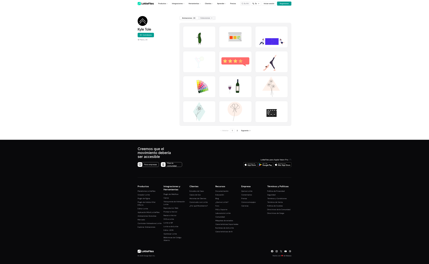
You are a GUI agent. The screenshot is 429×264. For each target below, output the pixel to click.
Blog (217, 198)
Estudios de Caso (196, 191)
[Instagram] (276, 251)
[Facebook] (272, 251)
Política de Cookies (275, 206)
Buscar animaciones (247, 3)
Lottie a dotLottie (171, 226)
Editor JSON (168, 230)
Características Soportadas (226, 224)
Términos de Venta (275, 202)
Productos (162, 3)
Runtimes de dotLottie (224, 228)
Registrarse (284, 3)
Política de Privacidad (276, 191)
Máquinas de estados (224, 220)
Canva (166, 198)
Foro (217, 206)
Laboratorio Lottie (223, 213)
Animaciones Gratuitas (147, 216)
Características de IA (224, 231)
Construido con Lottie (198, 202)
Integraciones (177, 3)
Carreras (244, 206)
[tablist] (197, 18)
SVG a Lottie (169, 219)
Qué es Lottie (246, 191)
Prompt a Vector (170, 212)
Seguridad (271, 195)
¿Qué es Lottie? (221, 202)
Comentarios (246, 195)
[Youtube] (285, 251)
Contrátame (147, 35)
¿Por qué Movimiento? (198, 206)
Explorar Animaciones (146, 227)
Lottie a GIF (168, 223)
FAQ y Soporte (221, 209)
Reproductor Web (171, 208)
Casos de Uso (195, 195)
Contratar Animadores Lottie (150, 223)
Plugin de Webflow (171, 194)
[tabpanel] (235, 74)
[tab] (189, 18)
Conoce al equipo (248, 202)
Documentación (221, 191)
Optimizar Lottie (170, 234)
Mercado (141, 219)
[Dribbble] (290, 251)
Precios (233, 3)
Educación (219, 195)
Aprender (220, 3)
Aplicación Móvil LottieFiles (149, 212)
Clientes (208, 3)
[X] (281, 251)
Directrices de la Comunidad (278, 209)
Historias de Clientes (197, 198)
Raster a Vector (170, 215)
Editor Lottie (143, 208)
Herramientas (194, 3)
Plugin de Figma (144, 198)
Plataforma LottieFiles (146, 191)
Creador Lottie (144, 195)
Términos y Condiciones (277, 198)
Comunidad (220, 217)
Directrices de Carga (275, 213)
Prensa (244, 198)
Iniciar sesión (269, 3)
